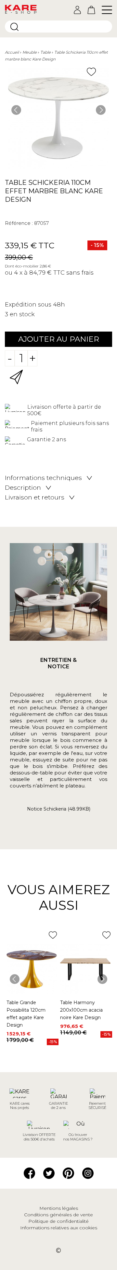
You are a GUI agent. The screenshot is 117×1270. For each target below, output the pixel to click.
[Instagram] (88, 1173)
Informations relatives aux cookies (58, 1228)
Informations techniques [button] (43, 478)
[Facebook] (29, 1173)
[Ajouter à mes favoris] (91, 72)
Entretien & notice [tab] (58, 663)
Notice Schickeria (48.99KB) (58, 809)
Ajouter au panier (58, 339)
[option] (58, 118)
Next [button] (101, 110)
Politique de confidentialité (58, 1221)
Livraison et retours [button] (34, 497)
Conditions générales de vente (58, 1215)
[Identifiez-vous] (77, 10)
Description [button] (23, 487)
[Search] (14, 26)
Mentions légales (58, 1208)
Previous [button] (16, 110)
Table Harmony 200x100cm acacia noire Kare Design (81, 1010)
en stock (22, 314)
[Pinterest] (68, 1173)
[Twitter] (49, 1173)
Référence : (19, 223)
